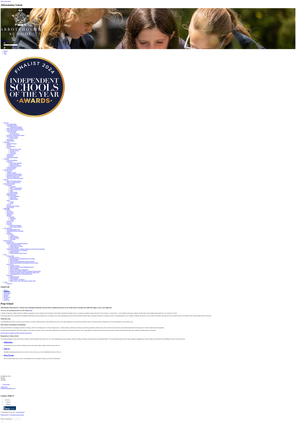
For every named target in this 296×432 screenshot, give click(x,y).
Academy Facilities (11, 172)
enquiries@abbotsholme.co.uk (8, 388)
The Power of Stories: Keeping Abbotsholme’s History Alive (24, 272)
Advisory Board (14, 138)
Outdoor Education (11, 195)
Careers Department (11, 167)
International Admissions (16, 127)
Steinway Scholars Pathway (13, 182)
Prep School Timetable (15, 225)
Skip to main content (6, 1)
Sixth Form (9, 214)
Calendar (12, 235)
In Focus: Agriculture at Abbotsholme (19, 269)
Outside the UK (10, 154)
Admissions (6, 142)
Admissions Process (11, 143)
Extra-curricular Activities (13, 206)
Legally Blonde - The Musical (17, 279)
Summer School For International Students (17, 243)
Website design (4, 415)
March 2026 (10, 275)
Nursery (9, 210)
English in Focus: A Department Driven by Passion (22, 258)
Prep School (10, 211)
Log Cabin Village (14, 134)
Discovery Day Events (15, 149)
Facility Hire (13, 132)
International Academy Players (14, 175)
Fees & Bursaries (11, 146)
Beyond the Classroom (9, 183)
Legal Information (20, 412)
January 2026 (10, 264)
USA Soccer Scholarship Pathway (15, 178)
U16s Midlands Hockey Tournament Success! (21, 274)
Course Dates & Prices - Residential (18, 250)
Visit (5, 52)
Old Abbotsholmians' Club (13, 229)
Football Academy (8, 170)
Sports (8, 200)
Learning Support (11, 168)
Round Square (10, 207)
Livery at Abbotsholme (15, 189)
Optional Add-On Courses (16, 246)
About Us (6, 122)
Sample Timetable (14, 247)
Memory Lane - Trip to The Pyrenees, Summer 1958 (22, 281)
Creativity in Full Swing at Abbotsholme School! (22, 267)
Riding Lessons (13, 192)
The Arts (9, 204)
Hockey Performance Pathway (14, 181)
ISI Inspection (10, 139)
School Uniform (14, 236)
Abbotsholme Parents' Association (15, 231)
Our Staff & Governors (12, 136)
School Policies (10, 140)
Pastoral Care (10, 221)
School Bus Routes (14, 238)
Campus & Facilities (12, 131)
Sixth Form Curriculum (15, 165)
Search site (3, 419)
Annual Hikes (13, 197)
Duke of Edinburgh (14, 196)
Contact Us (9, 283)
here (31, 310)
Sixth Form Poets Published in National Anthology (22, 261)
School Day (10, 224)
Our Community (8, 228)
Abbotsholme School (6, 40)
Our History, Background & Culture (15, 135)
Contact (5, 282)
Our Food (9, 222)
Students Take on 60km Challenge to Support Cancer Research (25, 271)
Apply (5, 53)
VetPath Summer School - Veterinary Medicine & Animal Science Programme (26, 249)
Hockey (12, 203)
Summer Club (10, 242)
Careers (8, 232)
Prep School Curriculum (16, 163)
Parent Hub (9, 233)
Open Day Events (14, 150)
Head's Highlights (14, 260)
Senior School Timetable (16, 226)
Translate (15, 46)
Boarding (9, 215)
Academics (6, 158)
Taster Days (13, 152)
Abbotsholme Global (12, 125)
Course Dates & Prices (15, 244)
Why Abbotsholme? (11, 124)
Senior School (10, 213)
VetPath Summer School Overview (18, 253)
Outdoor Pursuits (14, 199)
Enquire (6, 51)
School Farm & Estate (12, 193)
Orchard (12, 220)
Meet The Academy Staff (13, 177)
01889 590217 (4, 387)
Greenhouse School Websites (17, 415)
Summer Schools (8, 240)
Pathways (6, 179)
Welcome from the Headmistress (15, 128)
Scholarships (10, 156)
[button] (4, 43)
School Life (7, 208)
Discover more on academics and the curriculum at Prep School (16, 333)
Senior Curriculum (14, 164)
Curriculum (9, 161)
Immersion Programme (12, 157)
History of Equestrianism (16, 188)
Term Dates (12, 239)
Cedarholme (13, 218)
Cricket (11, 201)
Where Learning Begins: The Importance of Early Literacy (24, 262)
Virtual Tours (13, 153)
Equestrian (9, 185)
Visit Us (9, 147)
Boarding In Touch (14, 257)
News (5, 254)
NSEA (11, 190)
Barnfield (12, 217)
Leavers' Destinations (12, 160)
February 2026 (10, 256)
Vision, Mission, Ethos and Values (15, 129)
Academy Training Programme (14, 174)
